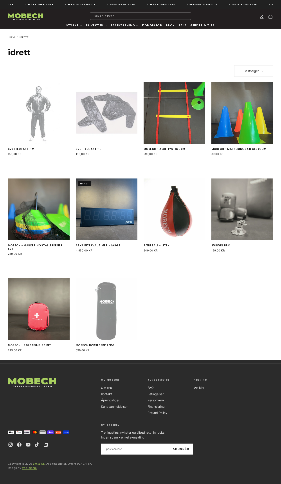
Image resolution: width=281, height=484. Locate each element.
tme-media (29, 467)
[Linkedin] (45, 444)
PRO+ (170, 25)
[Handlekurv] (270, 16)
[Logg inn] (261, 16)
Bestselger (251, 71)
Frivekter (94, 25)
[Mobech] (32, 383)
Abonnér (181, 449)
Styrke (72, 25)
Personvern (156, 400)
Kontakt (106, 394)
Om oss (106, 387)
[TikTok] (37, 444)
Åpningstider (110, 400)
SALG (182, 25)
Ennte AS (39, 463)
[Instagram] (10, 444)
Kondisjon (152, 25)
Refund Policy (157, 413)
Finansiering (156, 406)
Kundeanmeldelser (114, 406)
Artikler (199, 387)
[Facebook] (19, 444)
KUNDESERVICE (158, 380)
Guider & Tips (202, 25)
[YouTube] (28, 444)
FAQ (151, 387)
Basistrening (122, 25)
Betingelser (156, 394)
